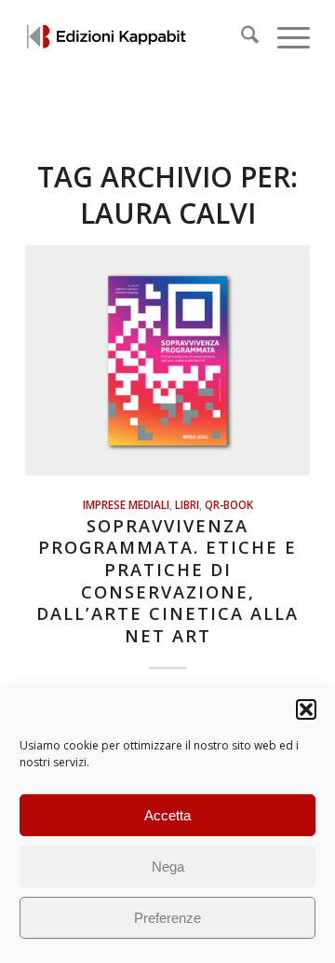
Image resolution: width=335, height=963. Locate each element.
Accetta (167, 815)
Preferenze (167, 918)
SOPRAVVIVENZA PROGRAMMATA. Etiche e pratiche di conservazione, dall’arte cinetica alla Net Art (167, 581)
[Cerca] (240, 37)
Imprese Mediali (126, 504)
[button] (306, 709)
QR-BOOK (229, 504)
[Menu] (284, 37)
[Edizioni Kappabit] (139, 37)
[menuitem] (240, 37)
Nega (168, 866)
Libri (187, 504)
